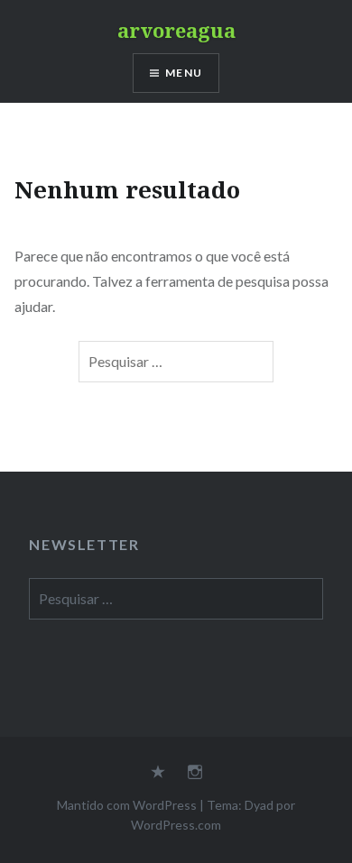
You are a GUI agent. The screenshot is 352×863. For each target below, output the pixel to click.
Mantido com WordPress (127, 805)
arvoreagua (176, 29)
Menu (183, 72)
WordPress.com (176, 824)
